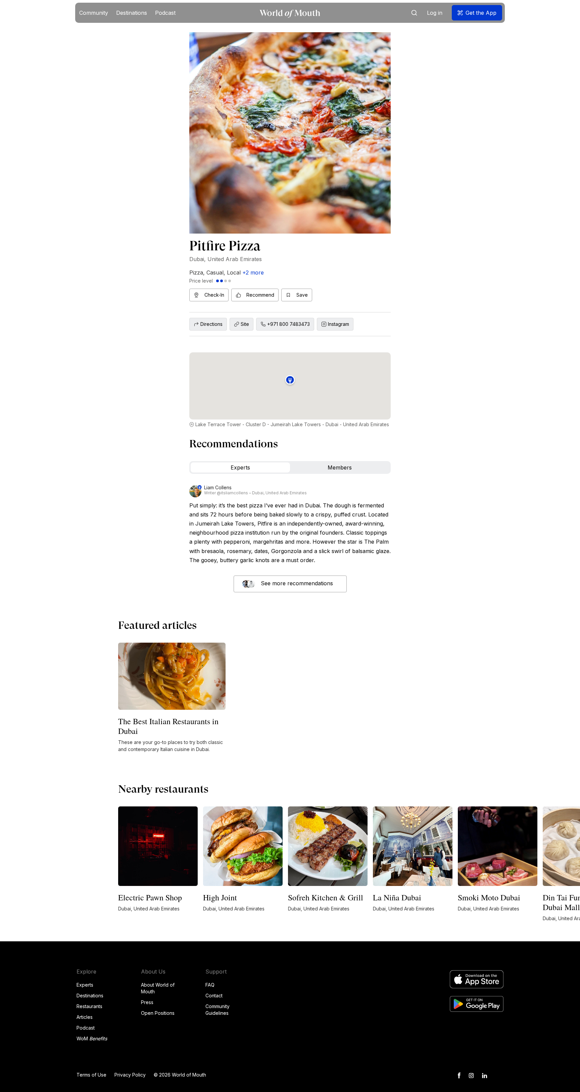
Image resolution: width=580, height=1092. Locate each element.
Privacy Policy (130, 1075)
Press (147, 1002)
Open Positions (158, 1013)
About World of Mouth (158, 988)
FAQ (209, 985)
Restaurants (89, 1006)
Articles (85, 1017)
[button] (93, 12)
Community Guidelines (217, 1009)
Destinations (90, 995)
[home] (289, 13)
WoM (92, 1038)
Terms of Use (91, 1075)
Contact (214, 995)
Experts (85, 985)
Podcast (86, 1028)
